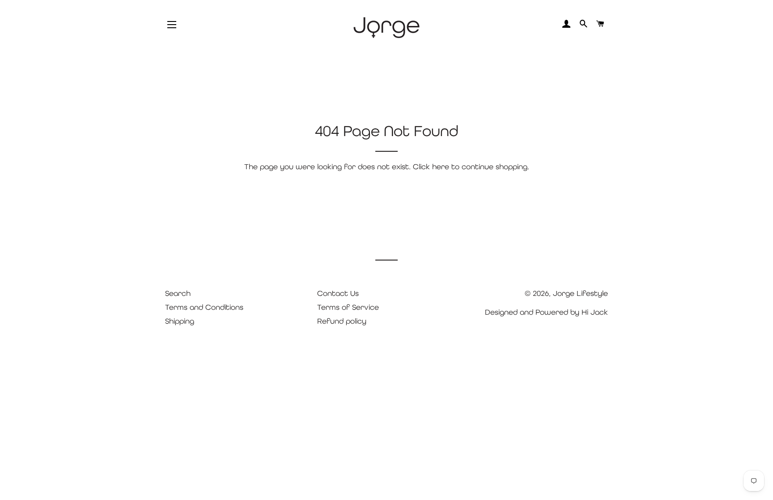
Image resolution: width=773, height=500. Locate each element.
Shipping (179, 320)
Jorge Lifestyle (580, 293)
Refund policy (341, 320)
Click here (431, 166)
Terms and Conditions (204, 307)
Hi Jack (595, 312)
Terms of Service (348, 307)
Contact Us (338, 293)
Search (178, 293)
